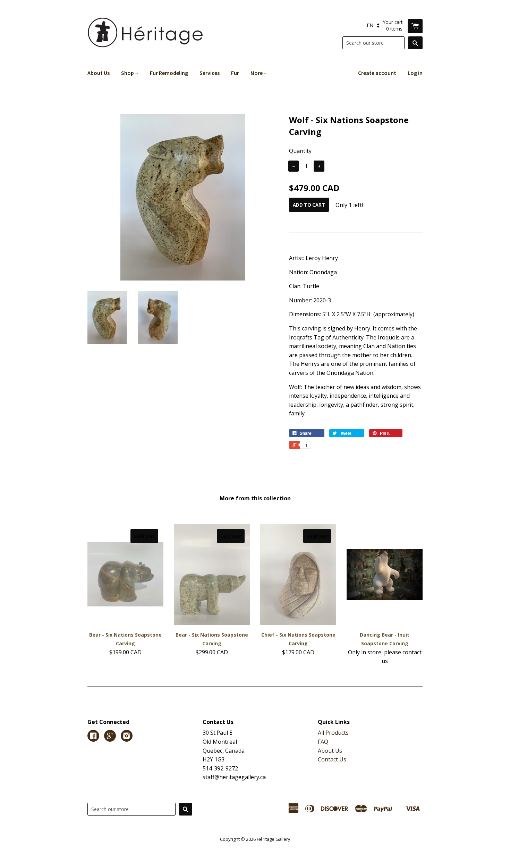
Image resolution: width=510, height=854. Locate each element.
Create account (377, 72)
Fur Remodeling (169, 72)
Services (209, 72)
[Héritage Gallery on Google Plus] (110, 736)
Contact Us (332, 759)
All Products (333, 732)
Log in (415, 72)
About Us (98, 72)
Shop (128, 72)
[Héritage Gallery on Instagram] (127, 736)
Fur (235, 72)
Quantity (300, 151)
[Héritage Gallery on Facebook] (93, 736)
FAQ (323, 741)
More (257, 72)
